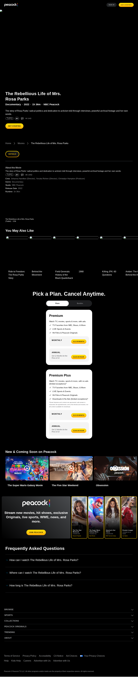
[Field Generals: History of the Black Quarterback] (64, 252)
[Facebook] (117, 657)
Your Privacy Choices (96, 659)
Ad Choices (73, 659)
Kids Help (16, 664)
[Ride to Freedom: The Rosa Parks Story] (17, 252)
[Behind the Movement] (41, 252)
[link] (22, 208)
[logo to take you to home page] (11, 5)
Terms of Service (12, 659)
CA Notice (60, 659)
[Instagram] (117, 665)
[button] (27, 471)
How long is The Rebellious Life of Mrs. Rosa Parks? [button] (40, 588)
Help (6, 664)
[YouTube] (131, 657)
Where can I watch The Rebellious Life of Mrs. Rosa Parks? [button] (44, 576)
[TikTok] (124, 657)
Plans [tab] (57, 307)
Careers (28, 664)
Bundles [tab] (80, 307)
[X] (124, 665)
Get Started (127, 5)
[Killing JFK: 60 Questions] (111, 252)
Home (8, 143)
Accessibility (45, 659)
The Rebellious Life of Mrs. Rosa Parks (50, 143)
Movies (21, 143)
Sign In (112, 5)
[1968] (88, 252)
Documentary (12, 104)
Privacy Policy (30, 659)
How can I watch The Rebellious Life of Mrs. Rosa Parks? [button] (43, 563)
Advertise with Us (43, 664)
